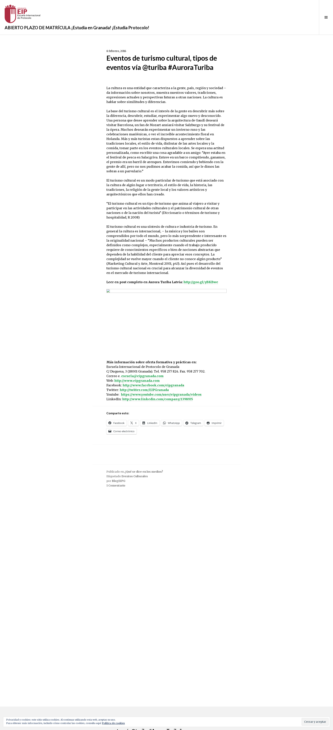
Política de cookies (113, 723)
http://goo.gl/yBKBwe (200, 282)
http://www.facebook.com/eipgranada (153, 385)
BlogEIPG (118, 481)
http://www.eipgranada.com (137, 381)
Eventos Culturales (134, 476)
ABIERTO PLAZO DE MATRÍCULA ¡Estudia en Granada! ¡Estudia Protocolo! (77, 27)
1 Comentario (115, 485)
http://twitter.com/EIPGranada (144, 390)
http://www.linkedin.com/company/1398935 (157, 399)
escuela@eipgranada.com (142, 376)
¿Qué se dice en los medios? (143, 471)
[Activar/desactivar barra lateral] (326, 17)
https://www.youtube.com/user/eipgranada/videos (161, 394)
